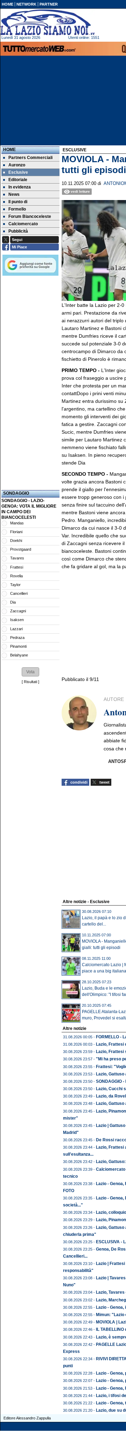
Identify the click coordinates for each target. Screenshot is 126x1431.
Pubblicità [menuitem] (18, 231)
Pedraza (17, 637)
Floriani (16, 532)
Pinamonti (18, 646)
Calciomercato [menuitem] (23, 223)
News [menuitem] (14, 194)
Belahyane (19, 655)
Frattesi (16, 567)
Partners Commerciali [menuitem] (30, 157)
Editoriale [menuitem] (17, 179)
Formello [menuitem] (17, 209)
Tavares (17, 558)
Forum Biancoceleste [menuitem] (29, 216)
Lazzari (16, 629)
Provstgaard (20, 549)
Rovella (16, 576)
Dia (13, 602)
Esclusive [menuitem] (18, 172)
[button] (30, 671)
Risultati (30, 682)
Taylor (15, 585)
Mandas (17, 523)
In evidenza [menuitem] (19, 187)
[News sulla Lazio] (47, 22)
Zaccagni (18, 611)
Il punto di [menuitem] (17, 201)
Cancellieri (19, 593)
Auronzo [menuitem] (16, 165)
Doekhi (16, 540)
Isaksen (17, 620)
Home (9, 149)
